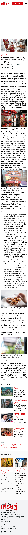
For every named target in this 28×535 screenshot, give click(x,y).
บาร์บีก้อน (4, 445)
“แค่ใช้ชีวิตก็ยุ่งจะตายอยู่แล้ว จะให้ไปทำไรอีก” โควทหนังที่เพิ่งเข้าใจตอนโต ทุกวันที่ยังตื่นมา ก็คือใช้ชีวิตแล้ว (20, 408)
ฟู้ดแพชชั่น (10, 445)
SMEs (16, 417)
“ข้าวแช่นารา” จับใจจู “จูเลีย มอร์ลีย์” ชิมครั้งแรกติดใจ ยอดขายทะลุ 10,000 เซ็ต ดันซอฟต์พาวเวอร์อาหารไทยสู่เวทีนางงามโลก (20, 435)
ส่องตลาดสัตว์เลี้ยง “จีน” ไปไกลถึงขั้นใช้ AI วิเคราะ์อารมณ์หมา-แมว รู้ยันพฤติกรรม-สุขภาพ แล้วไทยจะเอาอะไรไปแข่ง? (20, 480)
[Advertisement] (14, 22)
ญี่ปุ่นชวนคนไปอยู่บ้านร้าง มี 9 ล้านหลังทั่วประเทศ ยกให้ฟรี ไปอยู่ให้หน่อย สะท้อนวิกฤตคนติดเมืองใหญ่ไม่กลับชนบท (20, 394)
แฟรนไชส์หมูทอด (14, 447)
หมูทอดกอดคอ (5, 447)
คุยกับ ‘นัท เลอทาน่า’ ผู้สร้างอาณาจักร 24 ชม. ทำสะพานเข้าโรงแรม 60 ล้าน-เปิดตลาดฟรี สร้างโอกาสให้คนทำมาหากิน (20, 422)
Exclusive (17, 414)
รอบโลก (21, 388)
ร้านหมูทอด (17, 445)
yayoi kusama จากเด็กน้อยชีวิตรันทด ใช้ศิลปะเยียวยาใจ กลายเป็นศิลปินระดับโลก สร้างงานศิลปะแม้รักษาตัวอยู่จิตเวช (7, 481)
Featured (9, 55)
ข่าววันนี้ (3, 55)
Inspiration (23, 400)
